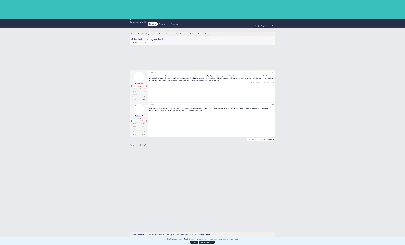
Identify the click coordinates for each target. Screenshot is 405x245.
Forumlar (152, 24)
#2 (273, 104)
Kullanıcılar (174, 24)
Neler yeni (162, 24)
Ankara (143, 99)
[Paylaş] (270, 72)
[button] (167, 24)
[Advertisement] (202, 51)
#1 (273, 72)
